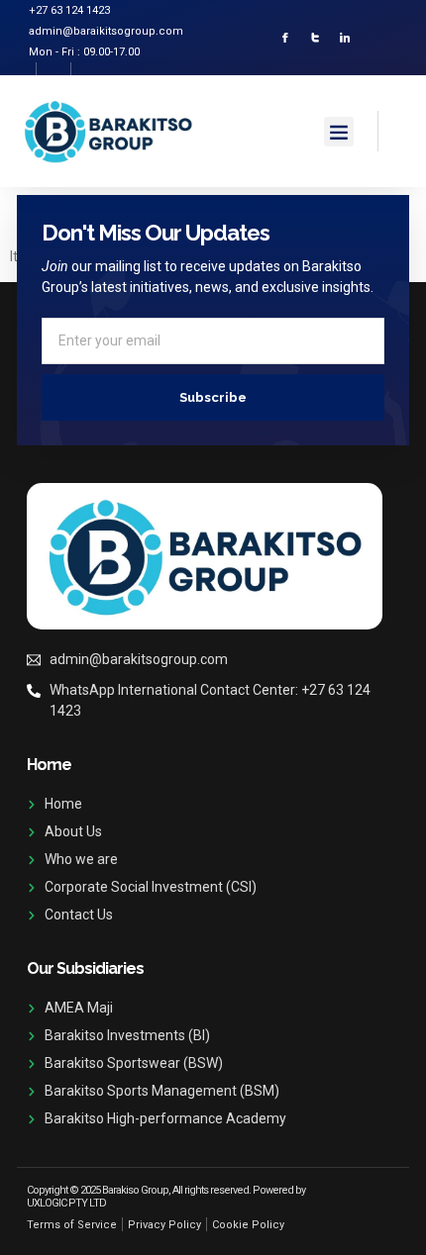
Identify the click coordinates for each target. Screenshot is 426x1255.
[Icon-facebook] (285, 37)
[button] (339, 131)
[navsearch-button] (395, 128)
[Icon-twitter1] (315, 37)
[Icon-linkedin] (345, 37)
